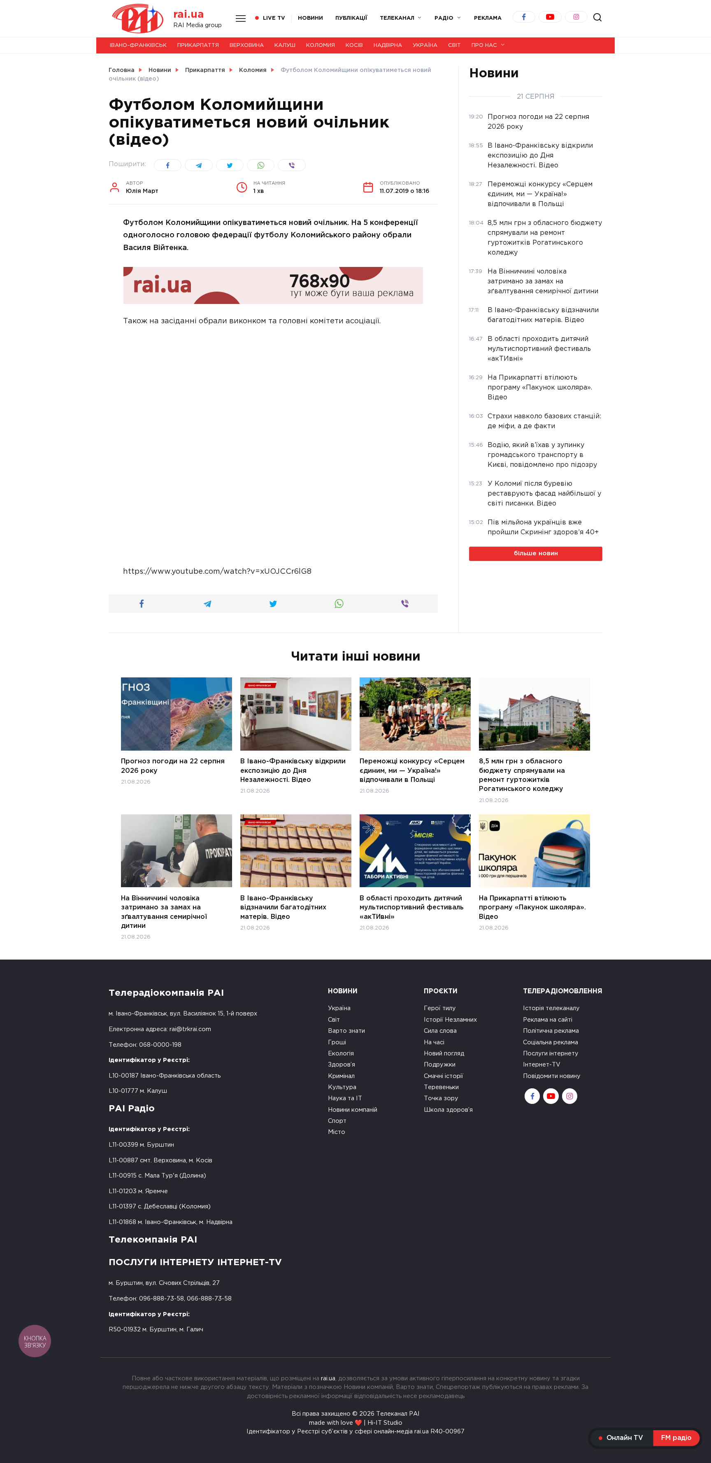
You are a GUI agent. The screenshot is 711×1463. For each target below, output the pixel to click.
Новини (310, 18)
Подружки (439, 1064)
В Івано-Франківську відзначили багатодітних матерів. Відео (283, 907)
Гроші (337, 1042)
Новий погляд (444, 1053)
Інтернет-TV (541, 1064)
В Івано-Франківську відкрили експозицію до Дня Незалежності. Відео (293, 770)
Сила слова (440, 1031)
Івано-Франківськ (138, 45)
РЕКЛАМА (488, 18)
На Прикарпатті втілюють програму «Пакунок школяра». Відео (532, 907)
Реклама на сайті (547, 1019)
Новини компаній (352, 1110)
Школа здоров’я (448, 1110)
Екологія (341, 1053)
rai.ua (188, 14)
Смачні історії (443, 1076)
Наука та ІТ (345, 1098)
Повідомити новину (552, 1076)
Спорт (337, 1121)
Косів (354, 45)
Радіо (443, 18)
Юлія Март (142, 187)
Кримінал (341, 1076)
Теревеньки (441, 1087)
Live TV (274, 18)
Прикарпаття (198, 45)
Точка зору (441, 1098)
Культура (342, 1087)
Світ (454, 45)
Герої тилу (440, 1008)
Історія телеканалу (551, 1008)
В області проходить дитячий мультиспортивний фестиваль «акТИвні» (412, 907)
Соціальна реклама (550, 1042)
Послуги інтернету (551, 1053)
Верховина (247, 45)
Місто (336, 1132)
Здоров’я (341, 1064)
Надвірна (388, 45)
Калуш (284, 45)
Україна (425, 45)
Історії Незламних (450, 1019)
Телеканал (397, 18)
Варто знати (346, 1031)
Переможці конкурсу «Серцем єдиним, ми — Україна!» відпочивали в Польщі (412, 770)
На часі (434, 1042)
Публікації (351, 18)
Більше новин (536, 553)
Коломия (320, 45)
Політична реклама (551, 1031)
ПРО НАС (484, 45)
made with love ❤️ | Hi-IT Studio (355, 1423)
